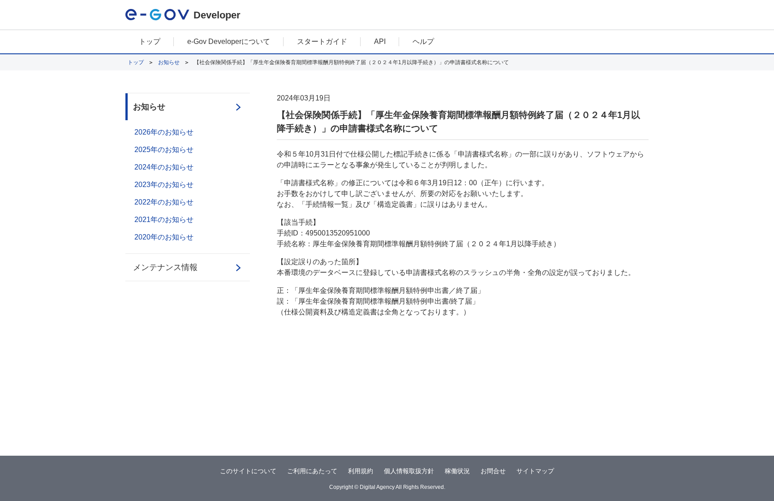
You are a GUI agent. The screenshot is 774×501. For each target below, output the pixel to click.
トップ (149, 41)
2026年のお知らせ (164, 132)
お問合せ (493, 471)
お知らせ (169, 62)
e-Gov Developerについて (228, 41)
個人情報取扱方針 (409, 471)
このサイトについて (248, 471)
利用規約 (360, 471)
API (380, 41)
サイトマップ (535, 471)
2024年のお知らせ (164, 167)
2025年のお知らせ (164, 149)
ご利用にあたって (312, 471)
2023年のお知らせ (164, 184)
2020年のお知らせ (164, 237)
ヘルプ (423, 41)
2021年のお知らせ (164, 219)
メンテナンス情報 (165, 267)
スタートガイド (322, 41)
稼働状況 (457, 471)
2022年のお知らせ (164, 202)
